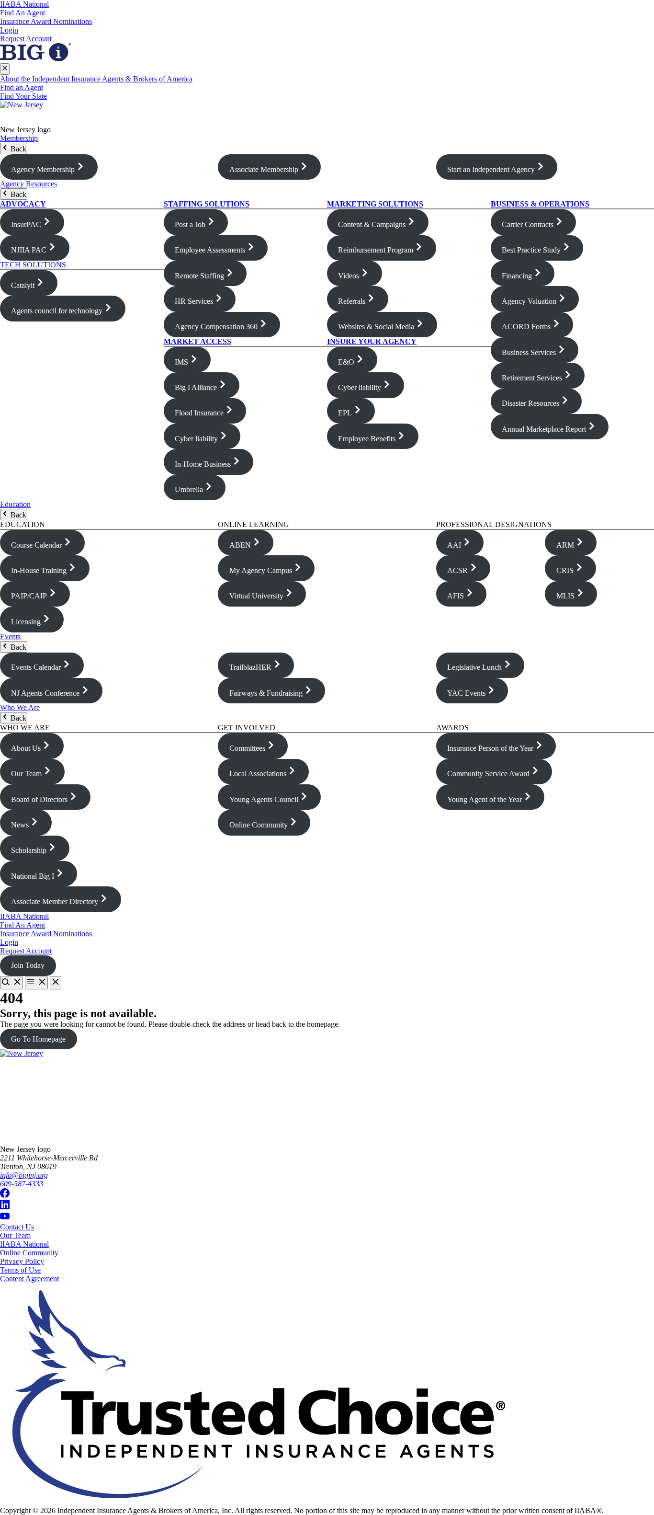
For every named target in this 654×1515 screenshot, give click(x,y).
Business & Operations (540, 204)
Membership (19, 138)
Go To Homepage (38, 1039)
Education (15, 504)
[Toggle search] (11, 982)
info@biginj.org (24, 1175)
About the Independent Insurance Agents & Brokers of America (96, 79)
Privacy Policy (22, 1261)
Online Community (29, 1253)
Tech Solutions (33, 265)
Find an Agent (21, 87)
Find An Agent (22, 13)
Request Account (26, 38)
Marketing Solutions (375, 204)
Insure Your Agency (372, 341)
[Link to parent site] (35, 59)
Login (9, 30)
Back (17, 149)
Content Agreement (29, 1278)
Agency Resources (28, 184)
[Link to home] (327, 113)
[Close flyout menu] (5, 69)
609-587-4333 (21, 1184)
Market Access (197, 341)
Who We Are (20, 707)
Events (10, 636)
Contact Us (17, 1227)
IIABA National (24, 4)
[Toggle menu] (36, 982)
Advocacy (23, 204)
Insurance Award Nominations (46, 21)
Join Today (28, 965)
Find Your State (23, 96)
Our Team (15, 1235)
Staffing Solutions (206, 204)
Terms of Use (20, 1270)
